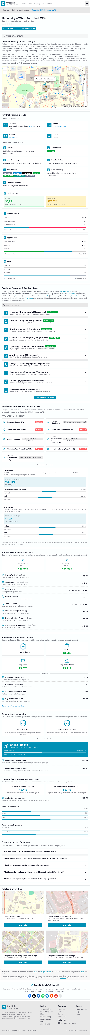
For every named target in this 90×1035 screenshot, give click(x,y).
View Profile (23, 925)
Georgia (31, 126)
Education (71, 294)
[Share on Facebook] (29, 996)
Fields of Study (45, 1016)
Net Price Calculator (28, 28)
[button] (45, 85)
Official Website (11, 28)
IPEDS (35, 972)
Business (18, 296)
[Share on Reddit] (51, 996)
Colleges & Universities (20, 10)
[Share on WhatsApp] (43, 996)
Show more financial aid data (13, 706)
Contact (78, 1014)
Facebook (63, 1023)
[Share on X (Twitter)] (34, 996)
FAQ (77, 1012)
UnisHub (6, 10)
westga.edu (13, 137)
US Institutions (45, 1009)
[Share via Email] (56, 996)
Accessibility (32, 1030)
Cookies (24, 1030)
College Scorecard (45, 972)
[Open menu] (87, 3)
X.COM (73, 1023)
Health (46, 296)
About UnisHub (81, 1009)
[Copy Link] (60, 996)
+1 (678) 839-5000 (59, 126)
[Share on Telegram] (47, 996)
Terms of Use (6, 1030)
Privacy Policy (16, 1030)
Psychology (29, 298)
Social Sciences (76, 296)
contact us (63, 978)
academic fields (65, 291)
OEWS (82, 972)
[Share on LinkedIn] (38, 996)
